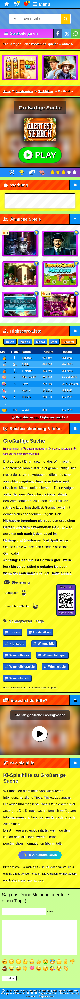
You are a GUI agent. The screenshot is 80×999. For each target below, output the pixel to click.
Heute (10, 341)
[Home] (7, 4)
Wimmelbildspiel (54, 655)
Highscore (16, 643)
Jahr (54, 341)
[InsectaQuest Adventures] (60, 274)
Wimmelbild (46, 643)
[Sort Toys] (20, 67)
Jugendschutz (48, 993)
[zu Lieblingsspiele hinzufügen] (42, 172)
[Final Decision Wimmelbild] (20, 304)
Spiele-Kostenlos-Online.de (32, 990)
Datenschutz (68, 993)
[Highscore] (21, 172)
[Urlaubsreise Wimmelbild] (60, 67)
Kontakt (31, 996)
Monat (40, 341)
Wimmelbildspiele (22, 666)
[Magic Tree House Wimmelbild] (20, 274)
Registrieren (24, 417)
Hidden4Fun (41, 632)
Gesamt (68, 341)
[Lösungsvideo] (32, 172)
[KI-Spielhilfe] (12, 172)
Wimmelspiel (56, 666)
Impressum (46, 996)
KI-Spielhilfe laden (43, 855)
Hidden (14, 632)
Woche (25, 341)
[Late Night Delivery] (60, 243)
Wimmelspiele (19, 678)
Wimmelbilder (19, 655)
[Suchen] (65, 19)
